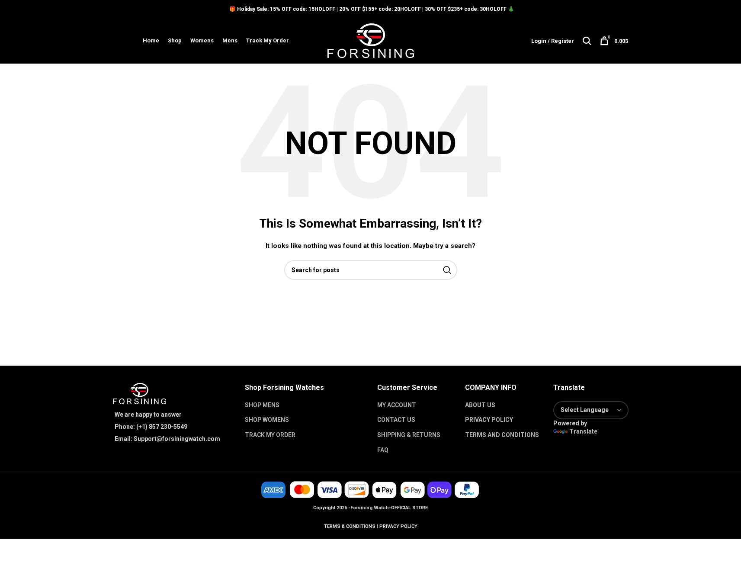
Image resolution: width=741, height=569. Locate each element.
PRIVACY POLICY (489, 419)
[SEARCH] (447, 270)
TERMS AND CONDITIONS (502, 434)
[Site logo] (370, 40)
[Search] (587, 40)
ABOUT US (480, 405)
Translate (583, 431)
